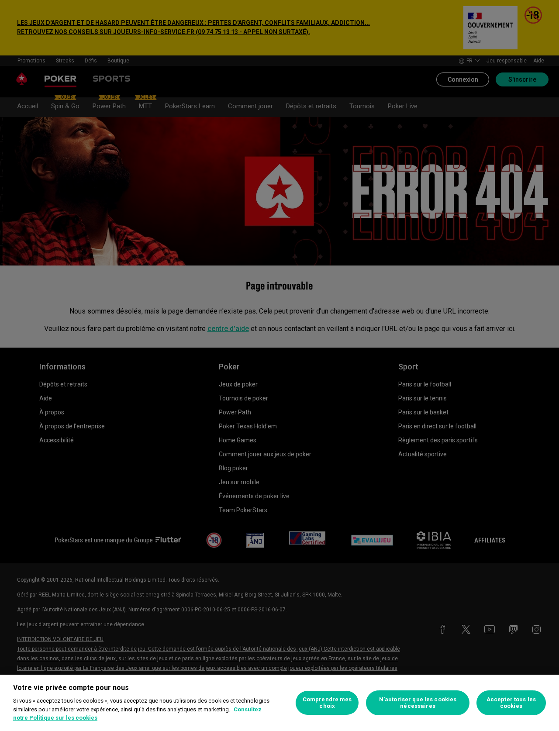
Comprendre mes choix (327, 703)
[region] (279, 703)
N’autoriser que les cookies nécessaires (418, 703)
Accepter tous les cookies (511, 703)
